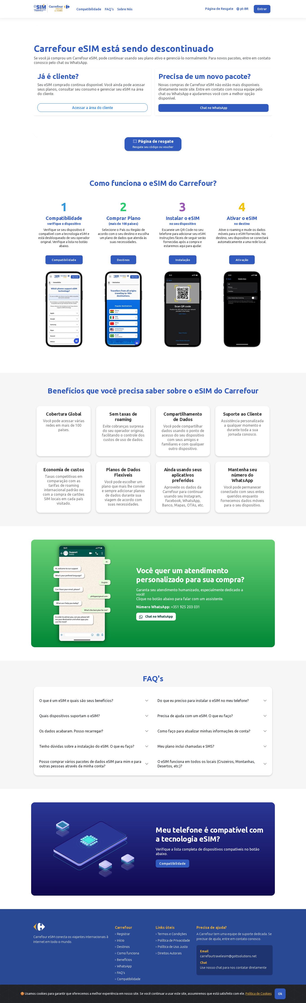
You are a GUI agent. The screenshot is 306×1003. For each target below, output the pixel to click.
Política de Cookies (259, 993)
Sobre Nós (124, 9)
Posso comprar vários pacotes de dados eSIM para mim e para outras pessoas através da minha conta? (90, 764)
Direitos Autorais (170, 953)
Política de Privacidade (174, 940)
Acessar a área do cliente (92, 108)
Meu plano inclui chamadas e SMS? (185, 746)
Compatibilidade (88, 9)
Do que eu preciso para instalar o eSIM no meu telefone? (203, 701)
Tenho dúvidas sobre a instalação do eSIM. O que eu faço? (86, 746)
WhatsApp (124, 966)
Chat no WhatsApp (213, 108)
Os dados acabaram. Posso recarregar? (71, 731)
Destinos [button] (123, 259)
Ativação (242, 259)
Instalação (182, 259)
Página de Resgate (219, 9)
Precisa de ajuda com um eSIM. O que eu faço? (195, 716)
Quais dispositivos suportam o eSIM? (69, 716)
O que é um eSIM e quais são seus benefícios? (76, 701)
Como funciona (128, 953)
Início (120, 940)
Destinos (123, 947)
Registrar (123, 934)
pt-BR (242, 9)
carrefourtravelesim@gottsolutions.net (228, 956)
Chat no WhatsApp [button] (158, 616)
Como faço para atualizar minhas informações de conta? (203, 731)
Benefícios (124, 960)
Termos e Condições (172, 934)
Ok (280, 994)
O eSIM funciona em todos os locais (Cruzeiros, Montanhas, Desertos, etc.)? (206, 764)
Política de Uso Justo (173, 947)
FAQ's (109, 9)
